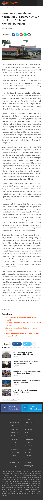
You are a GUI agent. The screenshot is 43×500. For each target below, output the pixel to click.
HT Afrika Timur (28, 422)
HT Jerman (28, 436)
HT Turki (14, 459)
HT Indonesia (15, 436)
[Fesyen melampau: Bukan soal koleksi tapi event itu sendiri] (6, 383)
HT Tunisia (28, 455)
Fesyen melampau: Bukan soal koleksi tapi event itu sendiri (26, 381)
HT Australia (28, 426)
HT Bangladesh (14, 429)
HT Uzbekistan (14, 462)
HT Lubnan (14, 442)
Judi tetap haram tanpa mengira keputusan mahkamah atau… (24, 353)
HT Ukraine (28, 459)
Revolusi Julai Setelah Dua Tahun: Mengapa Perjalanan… (25, 391)
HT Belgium (14, 432)
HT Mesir (28, 442)
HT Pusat (14, 419)
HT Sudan (28, 452)
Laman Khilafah (15, 467)
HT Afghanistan (14, 422)
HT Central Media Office (28, 418)
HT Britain (28, 432)
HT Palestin (14, 449)
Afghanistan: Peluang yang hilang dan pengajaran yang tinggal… (27, 372)
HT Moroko (14, 446)
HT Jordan (15, 439)
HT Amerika (14, 426)
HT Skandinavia (14, 452)
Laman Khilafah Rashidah (28, 466)
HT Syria (14, 455)
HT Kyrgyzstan (28, 439)
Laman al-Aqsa (28, 462)
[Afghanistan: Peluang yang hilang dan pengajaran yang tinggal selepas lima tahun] (6, 373)
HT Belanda (28, 429)
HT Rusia (28, 449)
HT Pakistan (28, 446)
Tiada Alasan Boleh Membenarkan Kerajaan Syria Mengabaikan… (25, 363)
